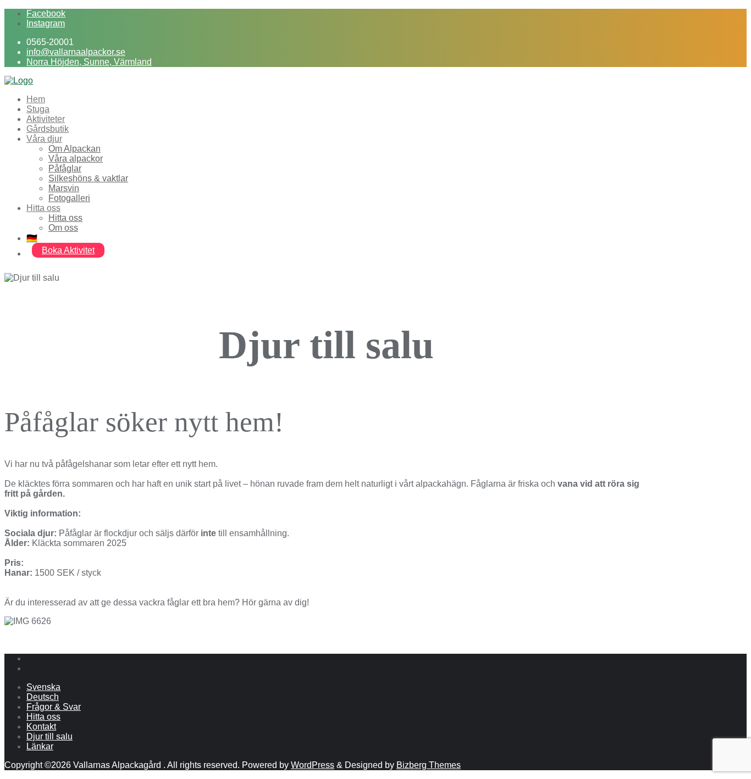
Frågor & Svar (53, 706)
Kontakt (41, 726)
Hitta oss (43, 716)
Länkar (39, 746)
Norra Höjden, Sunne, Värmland (89, 61)
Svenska (43, 687)
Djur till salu (49, 736)
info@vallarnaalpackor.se (75, 52)
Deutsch (42, 697)
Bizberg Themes (428, 765)
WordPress (312, 765)
